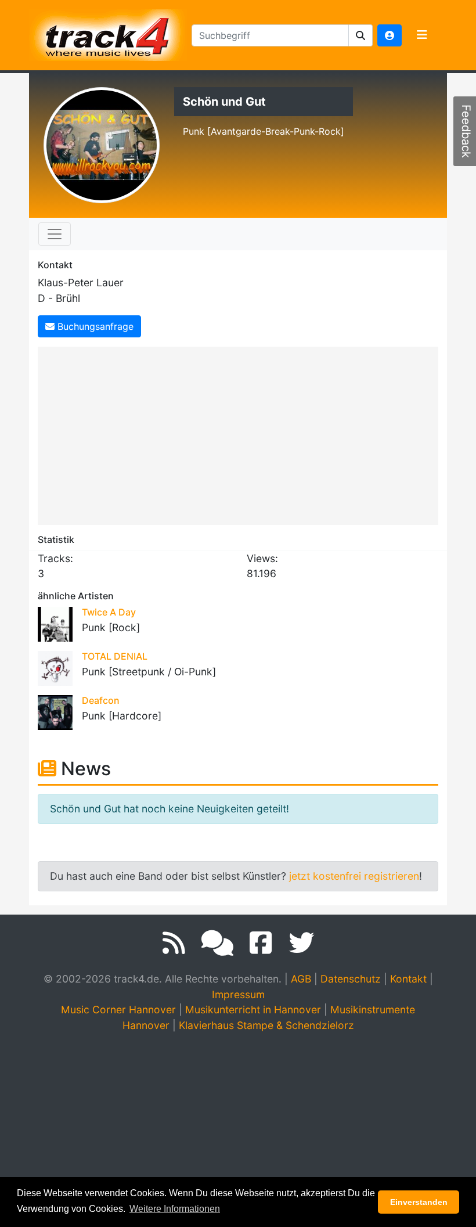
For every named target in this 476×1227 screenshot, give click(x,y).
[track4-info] (217, 943)
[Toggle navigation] (422, 35)
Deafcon (101, 700)
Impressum (238, 994)
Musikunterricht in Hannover (253, 1009)
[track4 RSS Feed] (174, 943)
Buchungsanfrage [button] (94, 326)
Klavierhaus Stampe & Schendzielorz (266, 1025)
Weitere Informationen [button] (174, 1209)
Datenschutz (350, 979)
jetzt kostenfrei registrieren (354, 876)
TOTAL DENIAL (114, 656)
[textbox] (270, 35)
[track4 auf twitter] (301, 943)
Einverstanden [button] (419, 1202)
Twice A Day (109, 612)
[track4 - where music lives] (108, 33)
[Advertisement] (241, 433)
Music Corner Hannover (118, 1009)
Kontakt (408, 979)
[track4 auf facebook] (261, 943)
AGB (301, 979)
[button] (361, 35)
